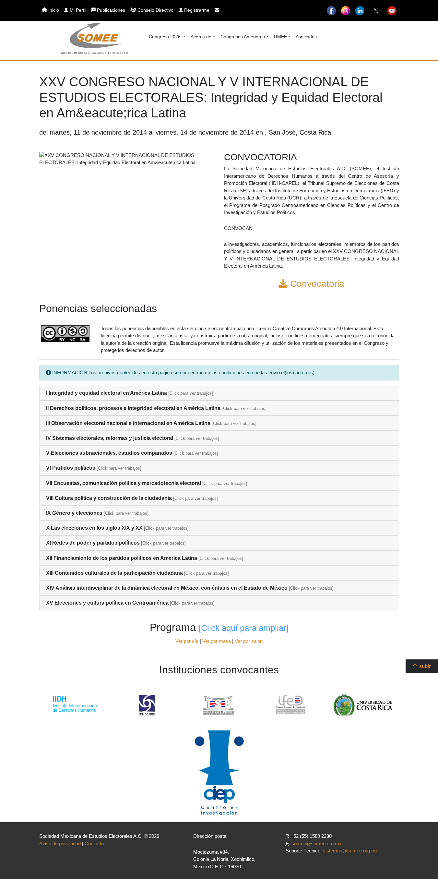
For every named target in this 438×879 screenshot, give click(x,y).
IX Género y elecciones (74, 513)
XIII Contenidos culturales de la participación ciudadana (114, 573)
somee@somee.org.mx (316, 843)
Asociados (306, 36)
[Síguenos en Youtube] (392, 10)
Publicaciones (110, 10)
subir (424, 666)
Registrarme (196, 10)
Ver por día (186, 641)
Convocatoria (316, 284)
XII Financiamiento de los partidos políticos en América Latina (121, 558)
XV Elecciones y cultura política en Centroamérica (107, 603)
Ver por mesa (216, 641)
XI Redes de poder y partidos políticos (93, 543)
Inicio (53, 10)
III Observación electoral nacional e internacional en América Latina (128, 423)
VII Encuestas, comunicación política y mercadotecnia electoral (123, 483)
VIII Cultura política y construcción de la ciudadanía (109, 498)
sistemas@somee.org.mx (350, 850)
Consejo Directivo (154, 10)
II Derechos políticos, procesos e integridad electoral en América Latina (133, 408)
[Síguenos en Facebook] (331, 10)
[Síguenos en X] (376, 10)
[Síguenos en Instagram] (345, 10)
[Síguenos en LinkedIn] (360, 10)
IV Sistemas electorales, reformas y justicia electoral (109, 438)
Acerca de (201, 36)
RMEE (280, 36)
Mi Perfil (77, 10)
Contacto (94, 843)
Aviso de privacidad (60, 843)
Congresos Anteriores (242, 36)
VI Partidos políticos (70, 468)
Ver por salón (249, 641)
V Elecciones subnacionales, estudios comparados (109, 453)
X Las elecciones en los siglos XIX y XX (94, 528)
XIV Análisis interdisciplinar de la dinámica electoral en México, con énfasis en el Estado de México (167, 588)
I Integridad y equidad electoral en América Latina (106, 393)
